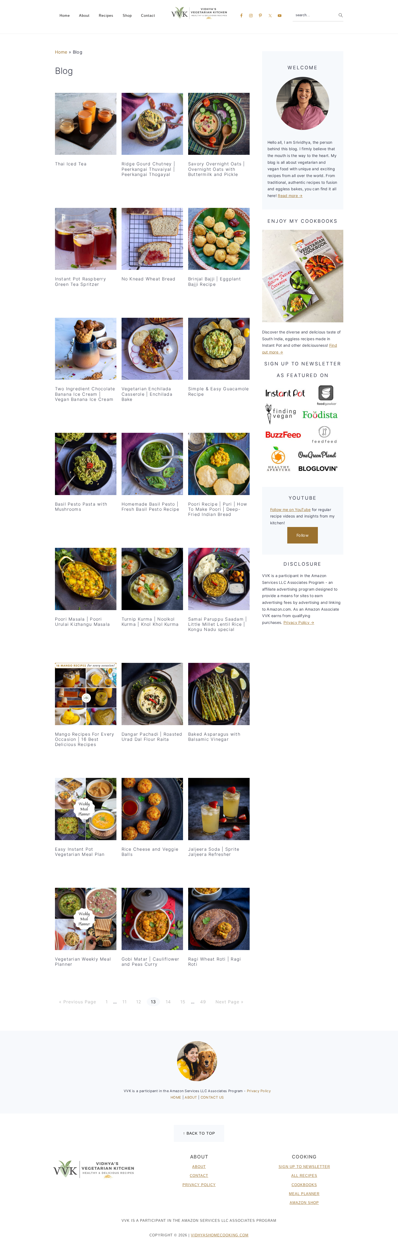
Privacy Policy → (298, 622)
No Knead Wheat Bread (149, 278)
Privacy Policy (259, 1091)
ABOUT (191, 1097)
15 (182, 1001)
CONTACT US (212, 1097)
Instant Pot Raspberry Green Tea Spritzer (80, 281)
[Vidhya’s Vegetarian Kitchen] (199, 12)
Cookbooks (304, 1185)
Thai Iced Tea (71, 163)
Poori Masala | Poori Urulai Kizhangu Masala (82, 621)
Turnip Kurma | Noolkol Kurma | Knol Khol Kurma (150, 621)
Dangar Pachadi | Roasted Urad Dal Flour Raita (152, 736)
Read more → (290, 195)
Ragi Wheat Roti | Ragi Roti (214, 961)
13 (153, 1001)
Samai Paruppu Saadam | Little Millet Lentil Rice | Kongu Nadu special (217, 624)
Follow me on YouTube (290, 509)
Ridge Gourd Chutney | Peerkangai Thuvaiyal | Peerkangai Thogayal (148, 169)
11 (124, 1001)
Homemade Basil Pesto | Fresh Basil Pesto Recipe (151, 506)
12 (138, 1001)
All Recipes (304, 1176)
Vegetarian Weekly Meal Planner (83, 961)
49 (203, 1001)
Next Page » (229, 1001)
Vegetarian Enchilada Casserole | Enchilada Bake (147, 394)
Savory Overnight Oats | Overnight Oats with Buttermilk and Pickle (216, 169)
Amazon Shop (304, 1203)
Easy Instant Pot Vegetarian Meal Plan (80, 851)
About (199, 1167)
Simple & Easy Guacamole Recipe (218, 391)
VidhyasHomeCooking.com (220, 1235)
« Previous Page (77, 1001)
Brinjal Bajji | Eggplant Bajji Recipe (214, 281)
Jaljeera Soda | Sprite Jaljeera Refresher (214, 851)
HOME (176, 1097)
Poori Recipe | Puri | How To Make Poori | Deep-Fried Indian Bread (217, 509)
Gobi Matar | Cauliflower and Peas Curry (151, 961)
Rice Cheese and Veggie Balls (150, 851)
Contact (199, 1176)
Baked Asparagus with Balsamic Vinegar (214, 736)
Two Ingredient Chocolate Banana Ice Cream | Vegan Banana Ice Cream (85, 394)
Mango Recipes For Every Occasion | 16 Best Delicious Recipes (85, 739)
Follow (302, 535)
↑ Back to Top (199, 1133)
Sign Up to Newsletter (304, 1167)
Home (61, 52)
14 (168, 1001)
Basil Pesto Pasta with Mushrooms (81, 506)
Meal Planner (304, 1194)
